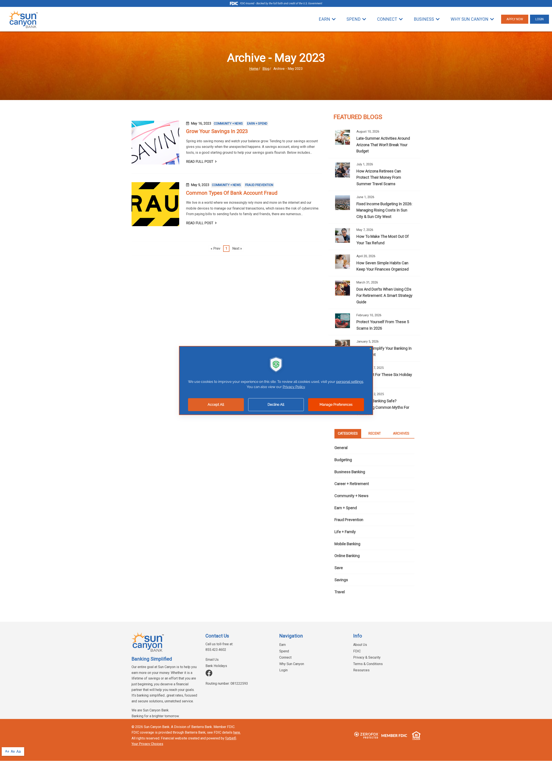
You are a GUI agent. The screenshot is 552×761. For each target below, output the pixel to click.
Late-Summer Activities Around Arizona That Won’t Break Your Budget (374, 141)
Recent (374, 433)
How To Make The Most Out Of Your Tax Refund (374, 237)
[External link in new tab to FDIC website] (394, 735)
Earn (324, 19)
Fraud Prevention (259, 185)
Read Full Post (199, 162)
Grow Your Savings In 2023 (217, 131)
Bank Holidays (216, 666)
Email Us (212, 660)
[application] (276, 380)
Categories (348, 433)
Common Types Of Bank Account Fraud (232, 193)
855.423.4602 (215, 650)
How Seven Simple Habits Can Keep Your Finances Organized (374, 263)
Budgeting (343, 459)
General (341, 447)
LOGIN (539, 19)
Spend (354, 19)
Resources (361, 670)
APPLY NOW (515, 19)
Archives (401, 433)
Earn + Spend (257, 123)
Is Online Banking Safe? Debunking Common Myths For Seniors (374, 404)
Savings (341, 580)
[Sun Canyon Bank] (23, 19)
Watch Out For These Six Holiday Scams (374, 375)
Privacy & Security (367, 657)
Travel (339, 592)
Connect (387, 19)
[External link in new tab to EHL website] (414, 735)
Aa (7, 751)
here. (237, 732)
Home (253, 69)
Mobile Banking (347, 544)
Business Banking (349, 472)
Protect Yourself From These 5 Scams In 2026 (374, 322)
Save (338, 567)
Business (424, 19)
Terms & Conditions (368, 664)
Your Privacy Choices (147, 744)
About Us (360, 645)
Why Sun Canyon (469, 19)
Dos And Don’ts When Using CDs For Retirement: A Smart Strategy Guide (374, 292)
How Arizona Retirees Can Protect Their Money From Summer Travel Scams (374, 174)
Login (283, 670)
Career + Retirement (351, 483)
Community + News (228, 123)
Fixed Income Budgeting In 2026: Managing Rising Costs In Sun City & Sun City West (374, 207)
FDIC (357, 651)
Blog (265, 69)
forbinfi (230, 738)
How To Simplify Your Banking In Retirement (374, 348)
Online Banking (347, 555)
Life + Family (345, 531)
